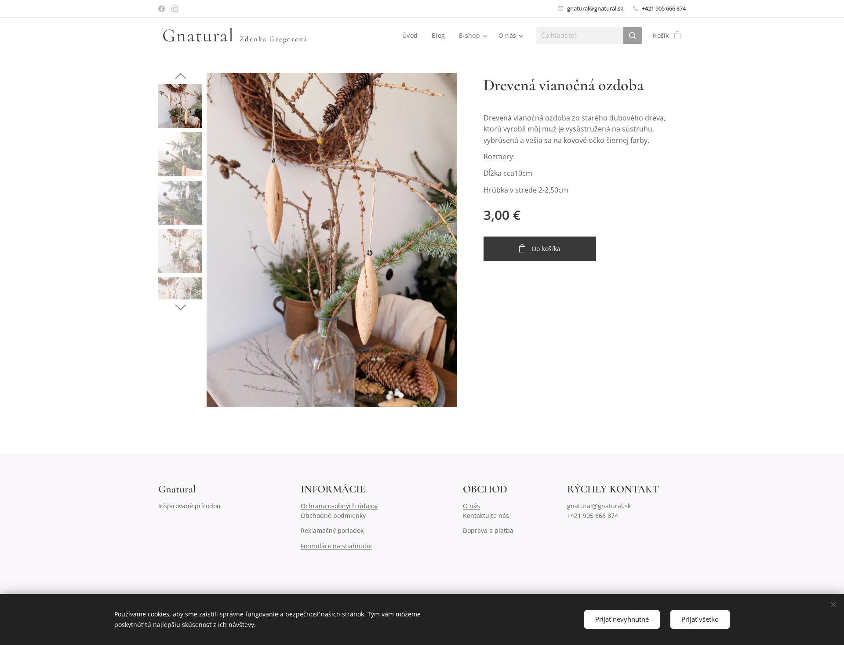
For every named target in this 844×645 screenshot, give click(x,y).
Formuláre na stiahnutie (336, 546)
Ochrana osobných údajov (339, 506)
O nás (471, 506)
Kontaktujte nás (486, 515)
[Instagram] (174, 8)
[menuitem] (412, 36)
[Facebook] (161, 8)
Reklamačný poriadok (332, 530)
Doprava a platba (488, 530)
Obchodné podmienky (333, 515)
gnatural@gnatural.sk (595, 8)
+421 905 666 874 (664, 8)
